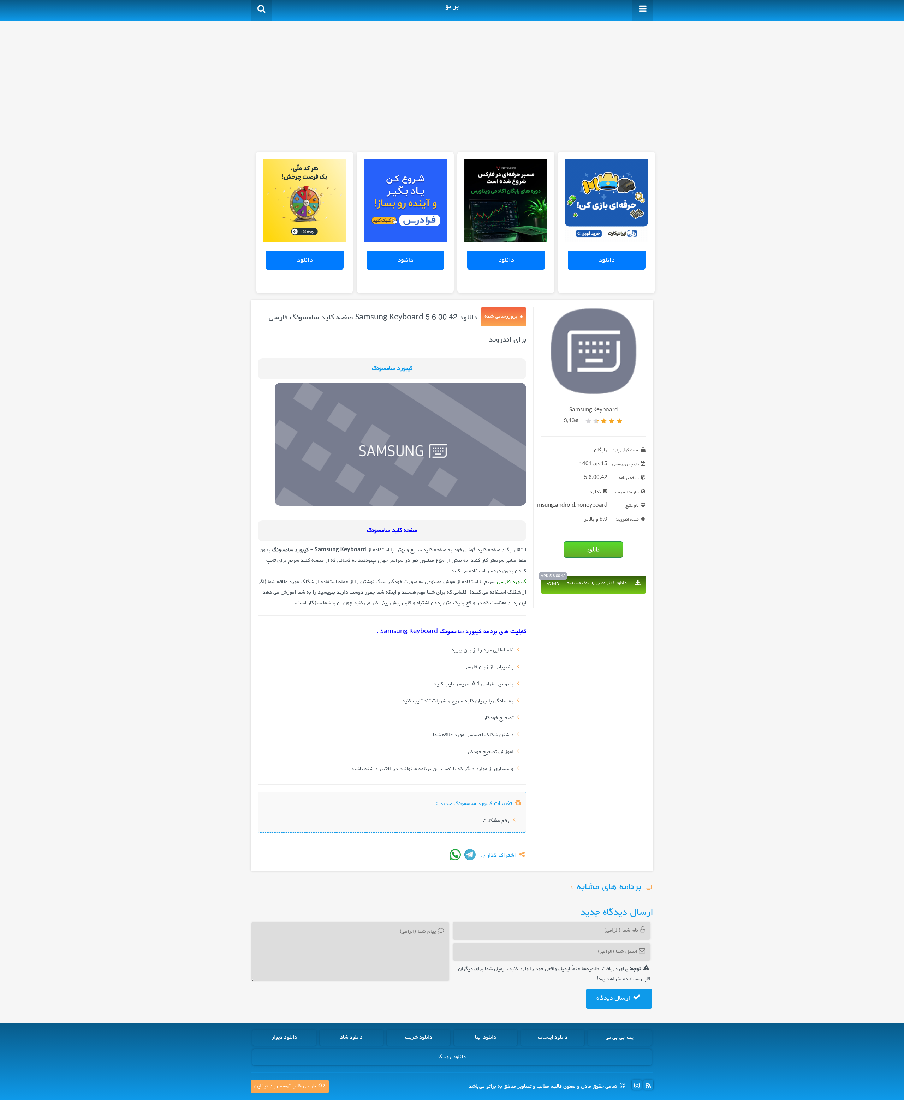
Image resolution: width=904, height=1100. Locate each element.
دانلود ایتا (485, 1037)
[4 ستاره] (596, 421)
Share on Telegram (470, 854)
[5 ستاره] (588, 421)
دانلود (606, 260)
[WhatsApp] (455, 854)
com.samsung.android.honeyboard (563, 506)
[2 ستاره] (611, 421)
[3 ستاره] (603, 421)
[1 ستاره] (619, 421)
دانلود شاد (351, 1037)
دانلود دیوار (284, 1037)
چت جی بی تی (620, 1037)
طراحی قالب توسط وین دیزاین (285, 1086)
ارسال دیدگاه (614, 998)
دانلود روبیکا (452, 1057)
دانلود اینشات (552, 1037)
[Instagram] (637, 1085)
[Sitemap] (648, 1085)
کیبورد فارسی (511, 582)
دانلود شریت (418, 1037)
